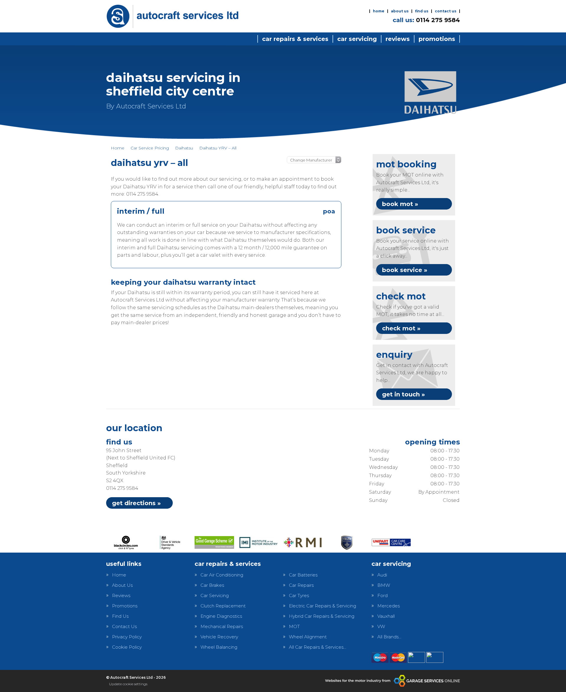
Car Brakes (212, 585)
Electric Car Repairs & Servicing (322, 606)
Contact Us (445, 11)
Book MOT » (400, 203)
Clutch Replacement (223, 606)
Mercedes (388, 606)
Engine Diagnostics (221, 616)
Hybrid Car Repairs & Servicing (321, 616)
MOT (294, 626)
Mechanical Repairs (221, 626)
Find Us (421, 11)
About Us (400, 11)
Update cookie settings (128, 684)
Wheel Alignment (308, 637)
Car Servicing (357, 38)
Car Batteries (303, 575)
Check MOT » (401, 328)
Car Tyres (299, 595)
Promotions (437, 38)
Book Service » (404, 269)
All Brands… (389, 637)
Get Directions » (136, 503)
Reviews (398, 38)
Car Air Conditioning (221, 575)
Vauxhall (386, 616)
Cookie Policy (127, 647)
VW (381, 626)
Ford (382, 595)
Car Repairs (301, 585)
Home (378, 11)
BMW (383, 585)
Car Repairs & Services (295, 38)
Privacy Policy (127, 637)
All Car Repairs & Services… (317, 647)
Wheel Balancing (218, 647)
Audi (382, 575)
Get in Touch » (403, 394)
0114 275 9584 (426, 20)
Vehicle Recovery (219, 637)
